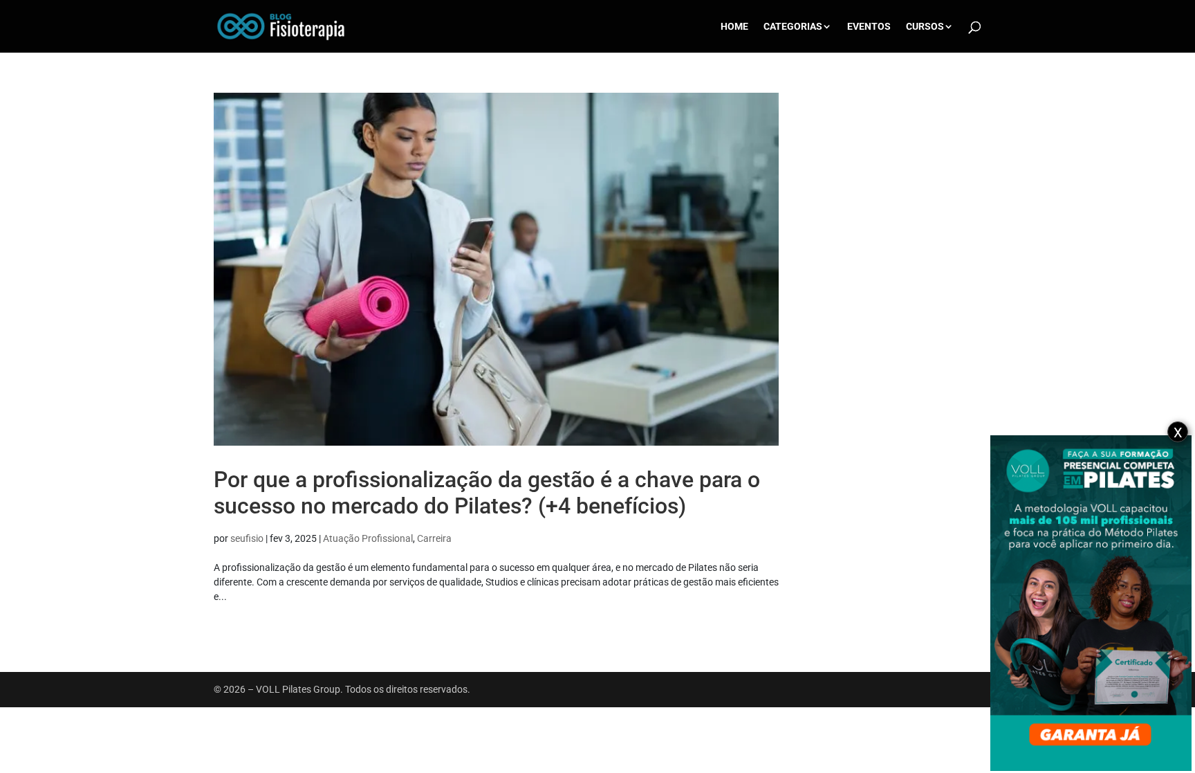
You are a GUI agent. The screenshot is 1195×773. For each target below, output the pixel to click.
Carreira (434, 538)
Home (734, 26)
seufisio (246, 538)
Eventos (869, 26)
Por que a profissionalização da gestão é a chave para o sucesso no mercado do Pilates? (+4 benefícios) (487, 492)
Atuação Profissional (368, 538)
